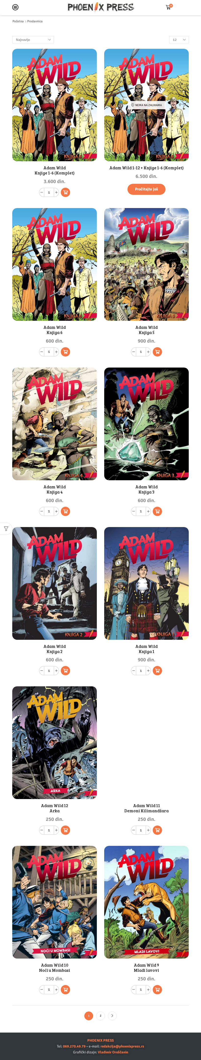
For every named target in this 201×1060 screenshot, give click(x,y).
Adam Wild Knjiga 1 (146, 649)
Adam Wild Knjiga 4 (54, 489)
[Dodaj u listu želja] (87, 151)
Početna (18, 21)
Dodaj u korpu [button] (87, 140)
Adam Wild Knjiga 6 (54, 330)
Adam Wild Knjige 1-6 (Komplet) (55, 170)
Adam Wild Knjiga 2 (54, 649)
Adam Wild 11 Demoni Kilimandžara (146, 808)
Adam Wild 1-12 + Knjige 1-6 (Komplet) (146, 167)
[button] (65, 192)
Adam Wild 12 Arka (54, 808)
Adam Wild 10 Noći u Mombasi (54, 967)
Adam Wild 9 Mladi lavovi (146, 967)
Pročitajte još (146, 189)
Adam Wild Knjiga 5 (146, 330)
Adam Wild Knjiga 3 (146, 489)
